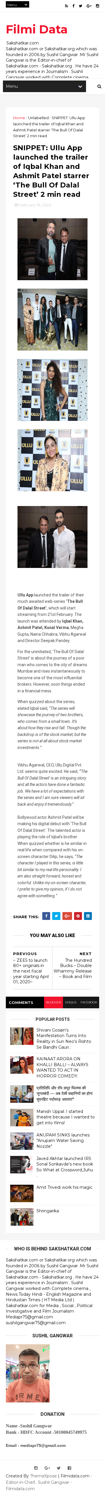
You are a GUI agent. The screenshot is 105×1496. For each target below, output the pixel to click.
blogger (53, 1002)
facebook (88, 1002)
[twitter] (80, 6)
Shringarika (47, 1210)
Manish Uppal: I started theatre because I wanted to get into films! (65, 1117)
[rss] (66, 6)
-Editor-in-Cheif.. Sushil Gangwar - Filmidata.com (49, 1482)
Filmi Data (37, 29)
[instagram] (97, 6)
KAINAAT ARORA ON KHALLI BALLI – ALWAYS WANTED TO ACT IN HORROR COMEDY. (62, 1067)
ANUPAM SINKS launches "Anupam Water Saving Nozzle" (63, 1140)
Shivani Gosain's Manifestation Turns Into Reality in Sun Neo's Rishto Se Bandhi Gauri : (63, 1038)
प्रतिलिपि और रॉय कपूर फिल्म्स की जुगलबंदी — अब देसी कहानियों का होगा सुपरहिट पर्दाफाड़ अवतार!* (64, 1093)
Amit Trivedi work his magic (64, 1187)
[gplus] (89, 6)
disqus (70, 1002)
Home (19, 117)
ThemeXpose (43, 1476)
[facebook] (73, 6)
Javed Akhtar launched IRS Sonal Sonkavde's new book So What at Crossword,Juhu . (64, 1167)
